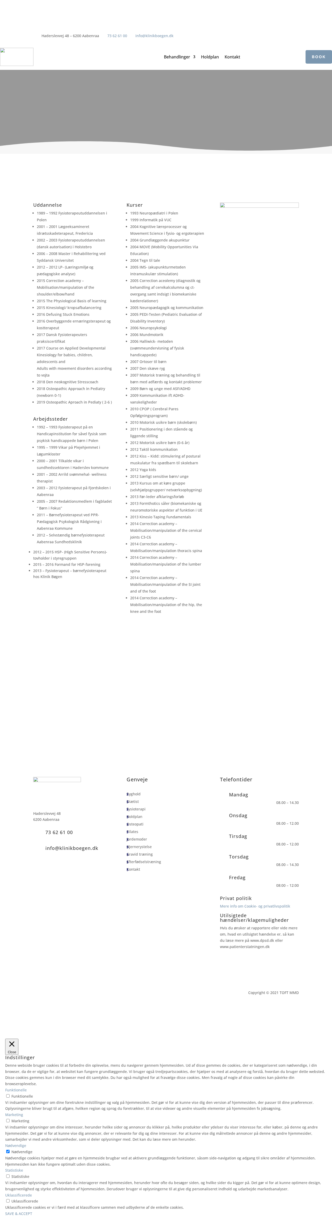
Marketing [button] (14, 1114)
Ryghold (134, 794)
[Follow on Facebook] (178, 40)
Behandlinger (177, 57)
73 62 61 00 (117, 35)
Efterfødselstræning (144, 862)
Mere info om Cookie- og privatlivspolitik (255, 906)
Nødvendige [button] (15, 1145)
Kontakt (232, 57)
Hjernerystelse (139, 847)
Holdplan (210, 57)
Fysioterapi (136, 809)
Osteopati (135, 824)
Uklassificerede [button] (18, 1195)
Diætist (133, 802)
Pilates (132, 832)
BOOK (319, 56)
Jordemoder (137, 839)
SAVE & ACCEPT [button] (18, 1213)
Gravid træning (140, 854)
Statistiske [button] (14, 1170)
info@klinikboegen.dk (154, 35)
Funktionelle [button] (16, 1089)
